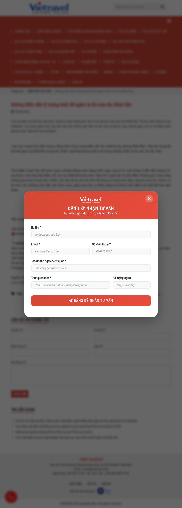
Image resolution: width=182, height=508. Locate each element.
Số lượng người (122, 277)
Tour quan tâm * (41, 277)
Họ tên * (36, 227)
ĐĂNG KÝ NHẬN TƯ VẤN (93, 300)
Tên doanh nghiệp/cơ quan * (49, 261)
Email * (35, 244)
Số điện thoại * (101, 244)
